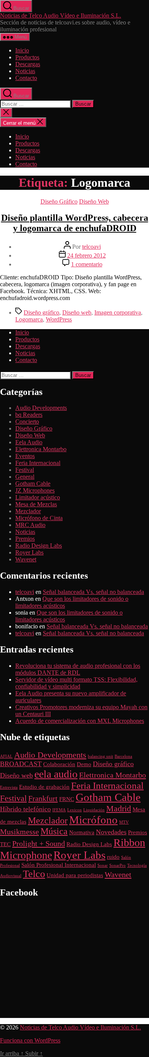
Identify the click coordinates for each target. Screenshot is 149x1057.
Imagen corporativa (117, 312)
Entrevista (9, 787)
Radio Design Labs (38, 545)
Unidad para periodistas (75, 875)
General (24, 476)
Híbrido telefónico (25, 809)
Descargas (27, 64)
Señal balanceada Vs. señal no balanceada (93, 592)
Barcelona (123, 756)
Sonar (102, 865)
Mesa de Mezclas (36, 504)
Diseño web (76, 312)
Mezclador (28, 511)
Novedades (111, 832)
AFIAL (6, 756)
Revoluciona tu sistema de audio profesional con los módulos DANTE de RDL (77, 669)
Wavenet (25, 559)
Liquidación (94, 810)
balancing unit (100, 756)
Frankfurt (43, 798)
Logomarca (29, 319)
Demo (84, 764)
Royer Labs (29, 552)
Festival (24, 470)
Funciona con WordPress (30, 1040)
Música (54, 831)
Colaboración (59, 764)
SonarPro (117, 865)
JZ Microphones (35, 490)
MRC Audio (30, 525)
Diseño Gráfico (59, 201)
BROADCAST (21, 764)
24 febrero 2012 (86, 255)
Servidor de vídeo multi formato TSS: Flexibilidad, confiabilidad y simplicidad (76, 683)
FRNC (66, 799)
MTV (124, 822)
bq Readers (28, 414)
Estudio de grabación (44, 787)
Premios (25, 538)
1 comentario (86, 264)
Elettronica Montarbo (40, 449)
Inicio (22, 50)
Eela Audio (28, 442)
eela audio (56, 774)
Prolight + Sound (38, 843)
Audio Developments (41, 408)
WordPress (59, 319)
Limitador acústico (37, 497)
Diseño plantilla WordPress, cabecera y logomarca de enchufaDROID (74, 223)
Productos (27, 57)
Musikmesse (19, 831)
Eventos (25, 456)
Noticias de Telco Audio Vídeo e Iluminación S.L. (60, 15)
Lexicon (74, 810)
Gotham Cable (32, 483)
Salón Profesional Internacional (58, 865)
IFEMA (59, 810)
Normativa (81, 832)
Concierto (27, 421)
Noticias (25, 71)
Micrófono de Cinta (39, 518)
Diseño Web (94, 201)
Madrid (118, 808)
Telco (34, 873)
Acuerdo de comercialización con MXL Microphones (79, 721)
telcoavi (91, 246)
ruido (113, 857)
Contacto (26, 78)
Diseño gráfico (41, 312)
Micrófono (93, 820)
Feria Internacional (37, 463)
